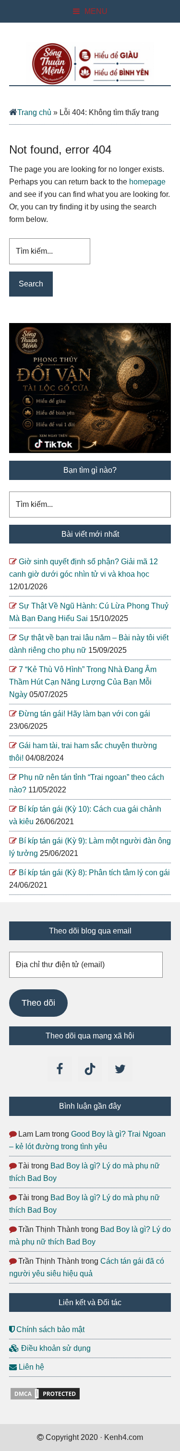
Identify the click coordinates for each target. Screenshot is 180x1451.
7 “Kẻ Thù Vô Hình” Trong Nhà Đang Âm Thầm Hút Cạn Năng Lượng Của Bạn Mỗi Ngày (82, 682)
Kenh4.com (90, 63)
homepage (147, 182)
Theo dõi (38, 1003)
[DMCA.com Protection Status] (45, 1398)
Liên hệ (30, 1367)
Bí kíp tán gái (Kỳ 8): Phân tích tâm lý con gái (94, 872)
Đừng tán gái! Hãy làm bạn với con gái (84, 714)
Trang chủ (34, 112)
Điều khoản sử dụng (55, 1348)
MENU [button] (96, 11)
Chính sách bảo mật (49, 1329)
